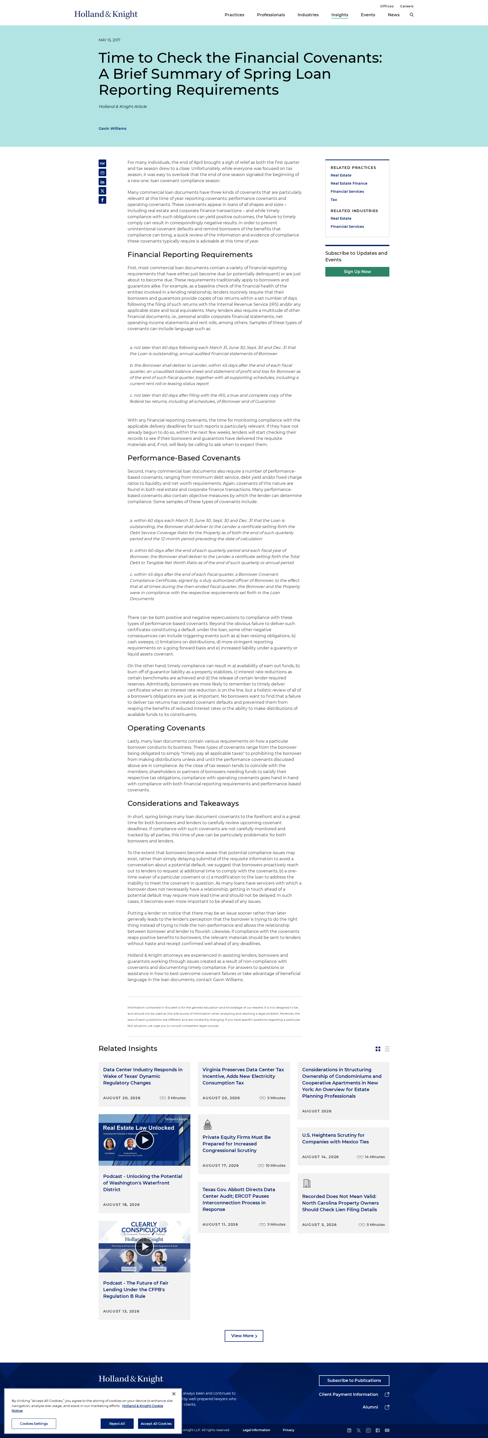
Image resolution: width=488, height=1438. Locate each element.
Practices (234, 14)
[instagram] (368, 1431)
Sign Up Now (357, 271)
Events (368, 14)
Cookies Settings (34, 1423)
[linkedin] (349, 1431)
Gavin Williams (112, 128)
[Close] (173, 1393)
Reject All (117, 1423)
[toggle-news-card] (378, 1049)
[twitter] (358, 1431)
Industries (308, 14)
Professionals (271, 14)
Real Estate (341, 175)
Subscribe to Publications (354, 1380)
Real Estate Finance (349, 183)
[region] (93, 1411)
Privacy (288, 1430)
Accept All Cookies (156, 1423)
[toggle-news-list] (387, 1049)
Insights (339, 14)
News (394, 14)
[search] (412, 15)
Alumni (370, 1407)
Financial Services (347, 191)
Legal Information (256, 1430)
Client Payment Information (348, 1394)
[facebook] (378, 1431)
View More (242, 1335)
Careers (407, 6)
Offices (387, 6)
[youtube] (387, 1431)
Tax (334, 199)
